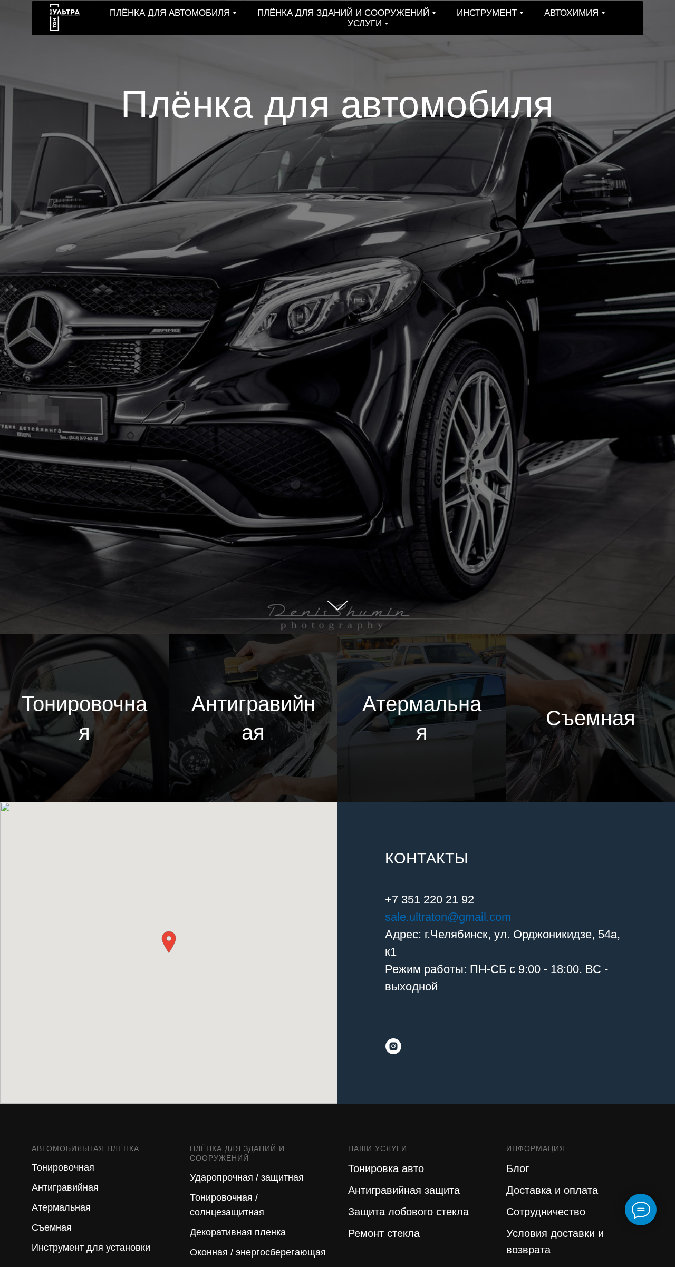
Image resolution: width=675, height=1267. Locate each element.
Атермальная (61, 1207)
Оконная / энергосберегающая (258, 1252)
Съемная (52, 1227)
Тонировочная (63, 1167)
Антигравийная (65, 1187)
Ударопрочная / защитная (247, 1177)
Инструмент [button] (487, 13)
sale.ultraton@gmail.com (448, 917)
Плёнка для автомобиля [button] (170, 13)
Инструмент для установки (91, 1247)
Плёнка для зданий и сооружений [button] (343, 13)
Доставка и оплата (552, 1190)
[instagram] (393, 1046)
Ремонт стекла (384, 1233)
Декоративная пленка (238, 1232)
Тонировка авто (386, 1168)
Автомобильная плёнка (85, 1148)
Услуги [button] (365, 23)
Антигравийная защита (404, 1190)
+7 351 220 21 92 (429, 899)
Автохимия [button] (571, 13)
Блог (517, 1168)
